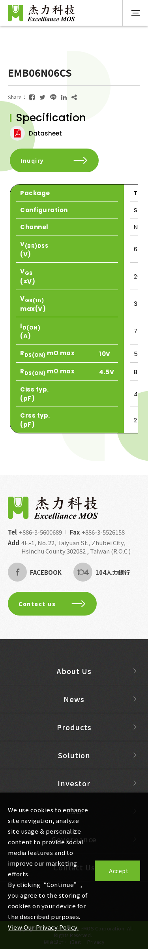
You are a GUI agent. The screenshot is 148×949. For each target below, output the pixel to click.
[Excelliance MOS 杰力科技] (53, 508)
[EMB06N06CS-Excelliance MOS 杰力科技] (32, 97)
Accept (118, 871)
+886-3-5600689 (40, 532)
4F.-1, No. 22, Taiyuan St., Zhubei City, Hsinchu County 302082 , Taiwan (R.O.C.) (76, 547)
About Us (74, 671)
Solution (74, 755)
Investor (74, 783)
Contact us (37, 604)
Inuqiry (32, 160)
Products (74, 727)
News (74, 699)
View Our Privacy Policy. (43, 927)
